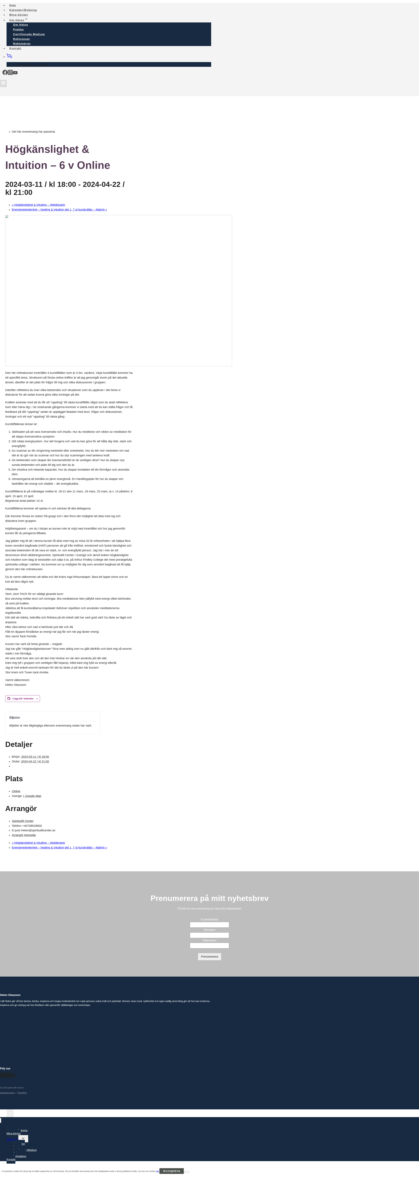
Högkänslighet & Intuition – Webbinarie (38, 204)
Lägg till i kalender (23, 698)
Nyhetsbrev (19, 1156)
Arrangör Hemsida (24, 835)
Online (16, 791)
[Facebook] (5, 73)
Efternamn (209, 940)
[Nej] (187, 1172)
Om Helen (20, 24)
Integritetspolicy (7, 1093)
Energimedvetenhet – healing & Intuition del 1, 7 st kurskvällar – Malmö (59, 209)
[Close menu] (0, 1120)
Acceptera (171, 1171)
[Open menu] (3, 83)
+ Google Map (32, 796)
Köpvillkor (22, 1093)
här (157, 1171)
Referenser (21, 39)
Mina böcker (14, 1133)
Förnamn (209, 930)
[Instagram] (10, 73)
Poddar (18, 29)
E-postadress (209, 919)
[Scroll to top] (3, 1113)
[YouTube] (15, 73)
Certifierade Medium (29, 34)
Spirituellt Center (23, 821)
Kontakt (15, 48)
